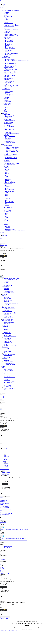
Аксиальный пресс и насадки (8, 50)
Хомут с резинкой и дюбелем (9, 81)
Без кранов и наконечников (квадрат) (10, 63)
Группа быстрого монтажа (7, 101)
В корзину (2, 533)
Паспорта (3, 4)
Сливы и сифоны (7, 139)
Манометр (5, 11)
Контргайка (7, 185)
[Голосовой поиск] (3, 393)
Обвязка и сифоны (6, 135)
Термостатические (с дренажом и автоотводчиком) (12, 68)
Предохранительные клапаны (8, 108)
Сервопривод (6, 13)
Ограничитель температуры (8, 118)
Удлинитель (7, 193)
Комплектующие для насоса (8, 90)
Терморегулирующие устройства (8, 16)
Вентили (5, 28)
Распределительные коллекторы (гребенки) (10, 72)
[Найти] (4, 393)
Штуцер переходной (8, 179)
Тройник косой (7, 186)
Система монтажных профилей (8, 78)
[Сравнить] (2, 527)
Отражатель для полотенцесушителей (9, 142)
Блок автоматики (7, 92)
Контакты (1, 571)
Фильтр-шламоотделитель (7, 112)
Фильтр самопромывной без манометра (11, 157)
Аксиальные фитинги (7, 165)
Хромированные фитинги (7, 211)
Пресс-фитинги (6, 208)
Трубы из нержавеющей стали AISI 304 (11, 148)
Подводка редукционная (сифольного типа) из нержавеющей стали (15, 230)
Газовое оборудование (3, 500)
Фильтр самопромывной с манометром (11, 158)
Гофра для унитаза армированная (10, 136)
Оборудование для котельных (6, 99)
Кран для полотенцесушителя (8, 140)
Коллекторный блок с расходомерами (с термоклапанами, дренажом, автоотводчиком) (17, 60)
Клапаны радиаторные (7, 114)
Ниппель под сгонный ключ (9, 189)
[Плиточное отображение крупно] (0, 525)
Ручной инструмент (6, 56)
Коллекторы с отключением (9, 74)
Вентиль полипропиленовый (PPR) (10, 30)
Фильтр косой (6, 153)
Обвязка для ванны (8, 138)
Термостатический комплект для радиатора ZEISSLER (13, 121)
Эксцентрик (7, 180)
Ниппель (6, 188)
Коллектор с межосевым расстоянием (10, 58)
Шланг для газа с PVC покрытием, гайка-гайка (12, 20)
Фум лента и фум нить (3, 515)
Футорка (6, 178)
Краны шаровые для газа (7, 21)
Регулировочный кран (8, 116)
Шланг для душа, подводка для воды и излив (8, 222)
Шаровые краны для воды (7, 37)
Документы (2, 570)
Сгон (6, 175)
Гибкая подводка (7, 226)
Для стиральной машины (9, 228)
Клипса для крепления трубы (8, 77)
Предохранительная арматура (6, 103)
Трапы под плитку (8, 132)
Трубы (3, 144)
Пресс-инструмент (6, 52)
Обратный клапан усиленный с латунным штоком (12, 35)
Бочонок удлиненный (8, 181)
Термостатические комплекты (8, 119)
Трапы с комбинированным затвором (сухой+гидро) (12, 133)
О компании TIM (2, 569)
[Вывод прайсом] (2, 525)
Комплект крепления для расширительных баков (11, 85)
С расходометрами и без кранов (10, 66)
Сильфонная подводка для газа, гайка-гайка (11, 24)
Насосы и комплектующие (6, 89)
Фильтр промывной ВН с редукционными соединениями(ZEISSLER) (15, 162)
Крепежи (1, 504)
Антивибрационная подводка (9, 225)
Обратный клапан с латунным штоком (10, 34)
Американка (7, 167)
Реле (6, 93)
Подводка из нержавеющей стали (10, 229)
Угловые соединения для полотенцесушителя (10, 143)
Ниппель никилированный (9, 201)
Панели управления (6, 12)
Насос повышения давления (8, 95)
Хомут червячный (8, 82)
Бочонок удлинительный (9, 212)
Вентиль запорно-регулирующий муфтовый (11, 29)
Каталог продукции (3, 568)
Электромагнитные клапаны (9, 94)
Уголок (6, 177)
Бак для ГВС (5, 84)
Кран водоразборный (8, 38)
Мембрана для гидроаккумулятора (9, 86)
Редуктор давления (6, 110)
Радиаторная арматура (5, 113)
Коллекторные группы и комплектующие (8, 57)
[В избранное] (2, 526)
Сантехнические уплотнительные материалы (9, 545)
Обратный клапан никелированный (10, 33)
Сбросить (4, 550)
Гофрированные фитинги (7, 221)
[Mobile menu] (1, 408)
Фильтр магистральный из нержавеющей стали (10, 154)
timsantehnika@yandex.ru (3, 245)
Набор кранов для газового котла (8, 23)
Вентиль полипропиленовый (9, 115)
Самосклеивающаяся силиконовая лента (9, 126)
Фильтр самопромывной (7, 155)
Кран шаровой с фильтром (9, 43)
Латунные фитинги (6, 166)
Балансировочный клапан (7, 104)
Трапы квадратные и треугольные (10, 131)
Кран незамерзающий (7, 31)
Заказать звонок (3, 243)
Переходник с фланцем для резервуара (10, 182)
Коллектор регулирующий (9, 73)
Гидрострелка (6, 100)
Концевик (6, 213)
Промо (1, 564)
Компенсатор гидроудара (7, 106)
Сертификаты (4, 3)
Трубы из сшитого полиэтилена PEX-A (11, 150)
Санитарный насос (6, 96)
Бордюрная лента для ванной (8, 124)
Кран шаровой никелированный (10, 42)
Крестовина (7, 171)
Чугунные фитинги (6, 220)
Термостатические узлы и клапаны (9, 122)
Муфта (6, 172)
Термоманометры (6, 14)
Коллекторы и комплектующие (4, 503)
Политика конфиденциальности (5, 617)
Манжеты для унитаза (8, 137)
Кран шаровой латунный (9, 41)
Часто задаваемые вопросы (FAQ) (5, 563)
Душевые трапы (6, 128)
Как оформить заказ (5, 234)
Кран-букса (7, 45)
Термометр (5, 15)
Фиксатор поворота (6, 79)
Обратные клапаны (6, 32)
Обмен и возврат (4, 236)
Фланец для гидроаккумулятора (8, 87)
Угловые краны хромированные (10, 48)
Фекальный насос (6, 98)
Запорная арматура (5, 27)
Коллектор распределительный (8, 102)
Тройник (6, 176)
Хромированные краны (8, 117)
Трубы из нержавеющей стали (8, 146)
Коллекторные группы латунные (8, 67)
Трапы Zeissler (7, 134)
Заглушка (6, 170)
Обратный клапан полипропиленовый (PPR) (11, 36)
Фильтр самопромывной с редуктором (10, 159)
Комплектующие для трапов (9, 129)
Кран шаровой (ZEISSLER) (9, 40)
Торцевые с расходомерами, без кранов (11, 69)
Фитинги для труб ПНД (7, 209)
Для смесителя (7, 227)
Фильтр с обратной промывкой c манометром (12, 156)
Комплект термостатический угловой (10, 120)
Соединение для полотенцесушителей (5, 509)
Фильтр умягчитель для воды (8, 160)
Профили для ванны (7, 125)
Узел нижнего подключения (8, 123)
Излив (5, 223)
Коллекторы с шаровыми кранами (10, 75)
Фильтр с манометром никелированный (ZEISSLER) (13, 163)
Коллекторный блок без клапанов (10, 59)
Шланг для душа (6, 224)
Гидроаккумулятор (6, 88)
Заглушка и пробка (8, 198)
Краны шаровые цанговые (9, 47)
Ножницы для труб (6, 51)
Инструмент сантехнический (6, 49)
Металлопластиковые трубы (8, 145)
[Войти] (0, 439)
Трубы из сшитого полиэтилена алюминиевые (12, 151)
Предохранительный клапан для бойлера (11, 109)
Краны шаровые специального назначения (11, 46)
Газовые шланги (6, 19)
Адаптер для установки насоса (9, 91)
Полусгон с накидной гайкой (9, 191)
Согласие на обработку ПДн (4, 618)
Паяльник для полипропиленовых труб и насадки (11, 53)
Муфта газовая (6, 22)
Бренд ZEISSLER (2, 567)
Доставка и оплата (4, 235)
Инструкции (4, 5)
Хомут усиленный (8, 80)
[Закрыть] (1, 443)
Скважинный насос (6, 97)
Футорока (6, 194)
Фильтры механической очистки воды (9, 164)
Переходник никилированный (9, 202)
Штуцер (6, 195)
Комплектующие (6, 70)
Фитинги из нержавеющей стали (8, 210)
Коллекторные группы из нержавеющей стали (10, 62)
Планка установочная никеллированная (11, 190)
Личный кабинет (2, 559)
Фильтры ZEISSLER (7, 161)
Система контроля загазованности (9, 26)
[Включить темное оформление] (1, 275)
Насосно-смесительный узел (8, 107)
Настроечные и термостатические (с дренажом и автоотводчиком (14, 65)
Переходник (7, 173)
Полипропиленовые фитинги (8, 207)
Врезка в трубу (7, 169)
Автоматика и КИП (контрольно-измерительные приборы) (10, 10)
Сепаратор (5, 111)
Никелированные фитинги (8, 183)
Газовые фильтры (6, 18)
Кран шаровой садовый (8, 44)
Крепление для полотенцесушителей (9, 141)
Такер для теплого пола (7, 55)
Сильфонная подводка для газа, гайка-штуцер (12, 25)
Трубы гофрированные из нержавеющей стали (12, 147)
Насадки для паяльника (8, 54)
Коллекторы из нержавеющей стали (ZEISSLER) (11, 71)
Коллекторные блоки (8, 64)
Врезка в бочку (7, 168)
